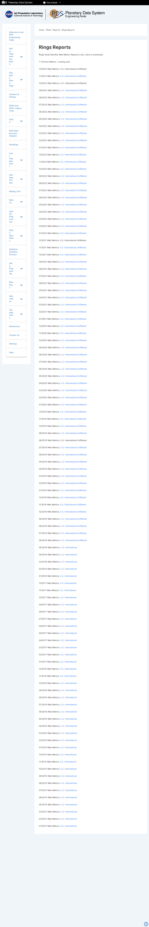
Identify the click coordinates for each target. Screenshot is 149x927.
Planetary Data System (20, 2)
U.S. (62, 76)
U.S (62, 797)
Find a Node (52, 2)
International (70, 76)
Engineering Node (75, 16)
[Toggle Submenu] (21, 56)
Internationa (70, 783)
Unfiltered (82, 76)
